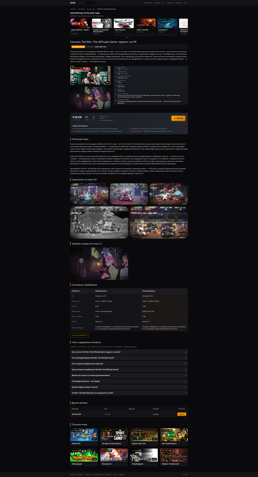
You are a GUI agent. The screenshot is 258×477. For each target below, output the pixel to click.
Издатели (108, 474)
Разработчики (98, 474)
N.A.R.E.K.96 (121, 91)
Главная (73, 9)
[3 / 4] (129, 37)
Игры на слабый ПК (79, 335)
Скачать (179, 118)
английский (122, 101)
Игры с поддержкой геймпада (170, 95)
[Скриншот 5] (159, 222)
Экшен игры (91, 9)
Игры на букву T (137, 97)
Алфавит (122, 474)
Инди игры (129, 95)
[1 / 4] (126, 37)
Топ (163, 3)
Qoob (72, 2)
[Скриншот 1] (89, 194)
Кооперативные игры (124, 97)
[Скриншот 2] (129, 194)
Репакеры (178, 3)
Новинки (157, 3)
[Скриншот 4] (99, 222)
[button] (129, 352)
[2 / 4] (128, 37)
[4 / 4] (131, 37)
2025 (107, 82)
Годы (185, 3)
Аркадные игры (155, 95)
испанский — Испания (161, 101)
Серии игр (88, 474)
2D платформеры (144, 95)
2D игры (135, 95)
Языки (115, 474)
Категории (170, 3)
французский (131, 101)
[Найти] (97, 2)
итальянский (140, 101)
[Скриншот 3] (168, 194)
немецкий (149, 101)
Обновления (148, 3)
